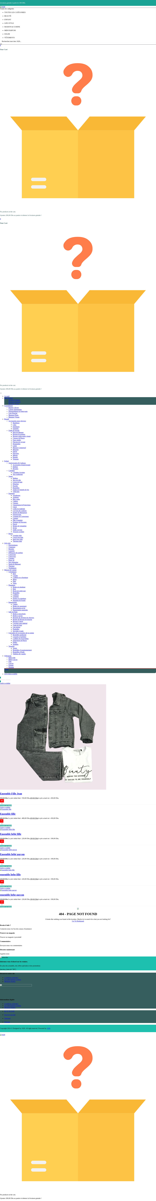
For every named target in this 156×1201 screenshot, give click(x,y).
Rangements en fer (19, 608)
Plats (14, 581)
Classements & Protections (22, 505)
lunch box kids (18, 539)
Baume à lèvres (13, 408)
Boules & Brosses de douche (22, 619)
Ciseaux (15, 503)
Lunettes (11, 558)
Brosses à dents (18, 621)
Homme (11, 667)
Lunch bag (12, 555)
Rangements (12, 602)
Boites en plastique (19, 587)
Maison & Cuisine (10, 570)
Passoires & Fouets (19, 600)
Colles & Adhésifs (19, 509)
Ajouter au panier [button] (6, 805)
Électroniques (13, 545)
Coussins (11, 551)
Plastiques (11, 585)
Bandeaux (16, 423)
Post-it (15, 524)
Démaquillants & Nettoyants (17, 411)
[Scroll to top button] (151, 1196)
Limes (15, 446)
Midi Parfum (8, 398)
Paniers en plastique (19, 598)
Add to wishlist (5, 683)
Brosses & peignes (19, 434)
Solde (7, 669)
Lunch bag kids (18, 537)
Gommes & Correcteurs (21, 516)
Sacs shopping (13, 562)
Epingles (16, 429)
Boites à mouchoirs (19, 614)
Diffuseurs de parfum (15, 553)
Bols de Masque (18, 432)
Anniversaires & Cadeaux (17, 463)
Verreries (11, 646)
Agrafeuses (16, 495)
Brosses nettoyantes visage (22, 436)
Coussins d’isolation (19, 637)
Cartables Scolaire (19, 472)
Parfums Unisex (13, 404)
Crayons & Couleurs (20, 511)
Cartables (11, 471)
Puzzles (15, 486)
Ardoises (16, 497)
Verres (15, 648)
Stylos (15, 528)
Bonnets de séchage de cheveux (23, 618)
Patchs (15, 451)
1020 (48, 1028)
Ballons (15, 467)
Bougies (15, 469)
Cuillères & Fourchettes (21, 639)
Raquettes (16, 488)
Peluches (16, 484)
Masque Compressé (19, 448)
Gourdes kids (17, 535)
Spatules (15, 644)
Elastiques (16, 427)
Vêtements (7, 656)
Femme (10, 665)
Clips (14, 425)
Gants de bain (17, 625)
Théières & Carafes (19, 654)
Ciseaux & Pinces (19, 438)
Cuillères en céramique (20, 577)
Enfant (6, 461)
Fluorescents (17, 514)
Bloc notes (16, 499)
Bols (14, 574)
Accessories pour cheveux (17, 421)
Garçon (10, 663)
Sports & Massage (14, 564)
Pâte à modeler (18, 520)
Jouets (10, 476)
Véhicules (16, 492)
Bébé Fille (11, 658)
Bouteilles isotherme (19, 635)
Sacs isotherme (18, 474)
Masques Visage (13, 417)
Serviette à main (18, 631)
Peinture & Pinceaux (20, 522)
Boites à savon (17, 616)
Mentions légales (9, 981)
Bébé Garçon (12, 660)
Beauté (6, 419)
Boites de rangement (19, 606)
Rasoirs (15, 457)
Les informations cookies (12, 979)
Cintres (15, 604)
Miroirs (15, 455)
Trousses (16, 459)
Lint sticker (16, 627)
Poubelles (16, 629)
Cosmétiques (8, 406)
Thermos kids (17, 541)
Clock (15, 507)
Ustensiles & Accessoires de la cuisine (21, 633)
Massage (16, 450)
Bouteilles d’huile (19, 652)
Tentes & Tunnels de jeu (21, 490)
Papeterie (11, 493)
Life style (7, 543)
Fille (9, 661)
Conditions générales (11, 978)
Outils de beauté (13, 430)
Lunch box (12, 556)
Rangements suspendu (20, 610)
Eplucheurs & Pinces (20, 640)
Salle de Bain (12, 612)
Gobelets (16, 597)
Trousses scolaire (18, 532)
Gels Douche (12, 413)
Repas (10, 534)
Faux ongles (17, 440)
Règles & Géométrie (19, 526)
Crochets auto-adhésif (20, 623)
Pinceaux (16, 453)
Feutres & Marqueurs (20, 513)
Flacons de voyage (19, 442)
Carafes (15, 576)
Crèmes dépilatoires (15, 409)
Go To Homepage (78, 921)
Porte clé (11, 560)
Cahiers (15, 501)
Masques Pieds (13, 415)
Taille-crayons (17, 530)
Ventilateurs (12, 568)
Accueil (6, 396)
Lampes (15, 518)
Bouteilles (16, 593)
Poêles (15, 642)
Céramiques (12, 572)
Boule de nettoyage (19, 591)
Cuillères (16, 595)
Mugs (15, 579)
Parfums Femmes (14, 400)
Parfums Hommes (14, 402)
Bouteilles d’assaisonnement (22, 650)
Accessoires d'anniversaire (21, 465)
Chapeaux (11, 547)
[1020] (2, 7)
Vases (15, 583)
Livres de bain (17, 482)
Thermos (11, 566)
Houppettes (16, 444)
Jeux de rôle (17, 480)
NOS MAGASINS (10, 674)
